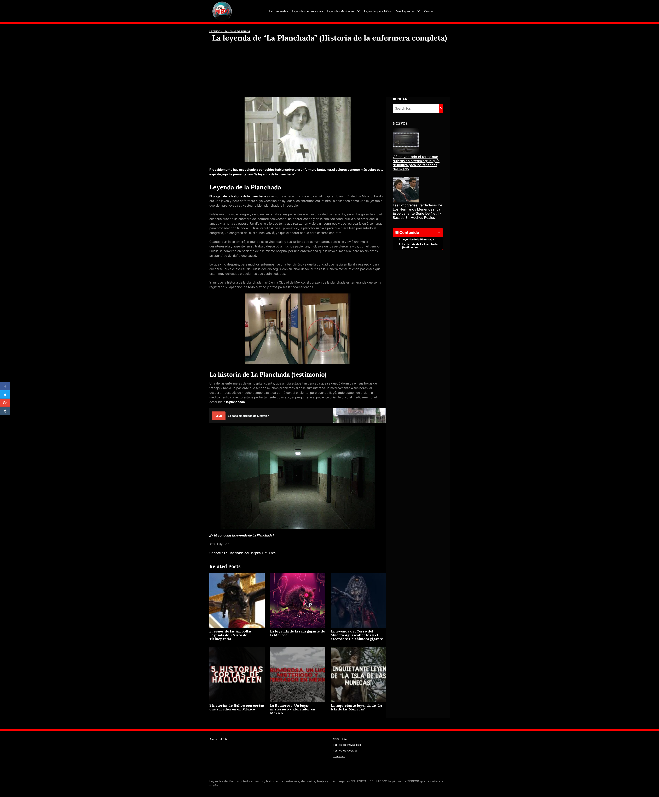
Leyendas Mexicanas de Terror (229, 31)
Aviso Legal (340, 738)
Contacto (430, 11)
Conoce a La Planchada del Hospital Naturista (242, 553)
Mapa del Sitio (219, 739)
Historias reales (278, 11)
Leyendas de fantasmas (307, 11)
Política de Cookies (345, 750)
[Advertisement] (329, 68)
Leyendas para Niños (377, 11)
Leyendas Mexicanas (340, 11)
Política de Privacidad (347, 744)
